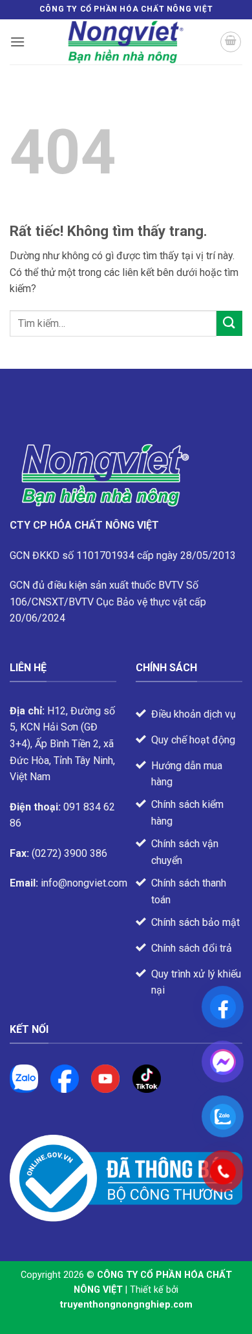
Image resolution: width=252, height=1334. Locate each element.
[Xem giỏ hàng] (230, 42)
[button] (17, 41)
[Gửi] (229, 323)
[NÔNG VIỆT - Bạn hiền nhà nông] (126, 41)
